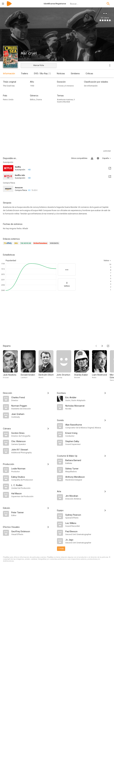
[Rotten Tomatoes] (41, 245)
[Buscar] (108, 3)
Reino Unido (8, 99)
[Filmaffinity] (8, 245)
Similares (75, 73)
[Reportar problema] (92, 158)
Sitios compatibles (79, 158)
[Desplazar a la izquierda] (96, 346)
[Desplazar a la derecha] (102, 346)
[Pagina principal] (9, 5)
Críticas (89, 73)
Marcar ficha (38, 65)
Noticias (61, 73)
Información (9, 73)
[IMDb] (17, 245)
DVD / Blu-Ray (42, 73)
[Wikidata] (54, 245)
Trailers (24, 73)
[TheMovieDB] (26, 245)
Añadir (25, 228)
